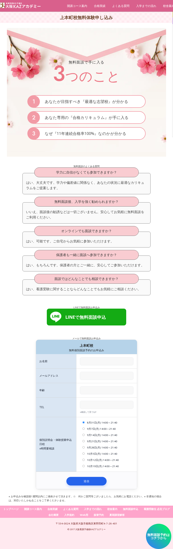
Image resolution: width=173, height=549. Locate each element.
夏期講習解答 (117, 514)
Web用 (84, 514)
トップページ (11, 509)
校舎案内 (112, 509)
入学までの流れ (146, 6)
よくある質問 (120, 6)
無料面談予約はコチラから (158, 536)
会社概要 (53, 514)
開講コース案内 (77, 6)
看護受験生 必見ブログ (157, 509)
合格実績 (99, 6)
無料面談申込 (130, 509)
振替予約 (99, 514)
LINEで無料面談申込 (85, 317)
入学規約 (69, 514)
